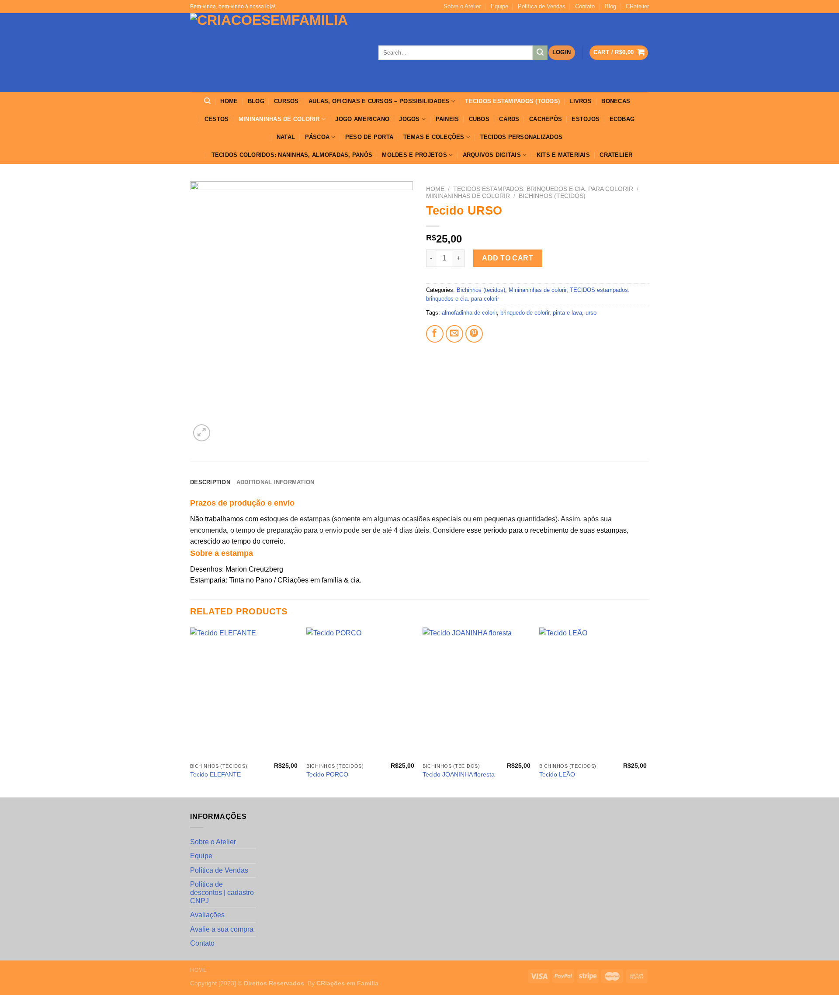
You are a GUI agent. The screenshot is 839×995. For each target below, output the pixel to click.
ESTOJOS (586, 119)
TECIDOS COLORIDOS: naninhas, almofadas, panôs (292, 155)
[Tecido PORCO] (360, 693)
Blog (610, 6)
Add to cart (507, 258)
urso (591, 312)
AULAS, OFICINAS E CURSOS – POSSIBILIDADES (379, 101)
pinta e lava (567, 312)
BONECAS (615, 101)
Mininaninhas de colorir (468, 196)
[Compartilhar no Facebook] (435, 334)
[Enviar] (540, 52)
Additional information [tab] (275, 482)
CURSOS (286, 101)
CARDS (509, 119)
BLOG (256, 101)
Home (435, 189)
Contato (585, 6)
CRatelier (637, 6)
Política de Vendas (541, 6)
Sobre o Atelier (462, 6)
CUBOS (479, 119)
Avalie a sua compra (221, 929)
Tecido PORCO (327, 774)
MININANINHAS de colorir (279, 119)
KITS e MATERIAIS (563, 155)
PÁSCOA (317, 137)
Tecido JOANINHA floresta (459, 774)
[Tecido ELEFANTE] (244, 693)
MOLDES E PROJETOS (414, 155)
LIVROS (580, 101)
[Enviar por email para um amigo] (454, 334)
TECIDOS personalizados (521, 137)
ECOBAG (622, 119)
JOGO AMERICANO (362, 119)
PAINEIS (447, 119)
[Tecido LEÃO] (593, 693)
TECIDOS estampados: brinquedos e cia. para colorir (543, 189)
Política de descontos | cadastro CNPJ (222, 893)
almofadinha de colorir (469, 312)
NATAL (286, 137)
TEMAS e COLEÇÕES (434, 137)
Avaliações (207, 915)
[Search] (207, 101)
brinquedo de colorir (524, 312)
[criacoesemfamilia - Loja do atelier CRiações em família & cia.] (277, 52)
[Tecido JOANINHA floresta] (476, 693)
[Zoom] (201, 432)
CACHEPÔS (545, 119)
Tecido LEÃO (557, 774)
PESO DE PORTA (369, 137)
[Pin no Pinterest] (474, 334)
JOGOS (409, 119)
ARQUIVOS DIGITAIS (492, 155)
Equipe (499, 6)
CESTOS (217, 119)
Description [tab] (210, 482)
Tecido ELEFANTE (215, 774)
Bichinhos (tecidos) (552, 196)
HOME (229, 101)
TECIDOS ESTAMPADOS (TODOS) (512, 101)
